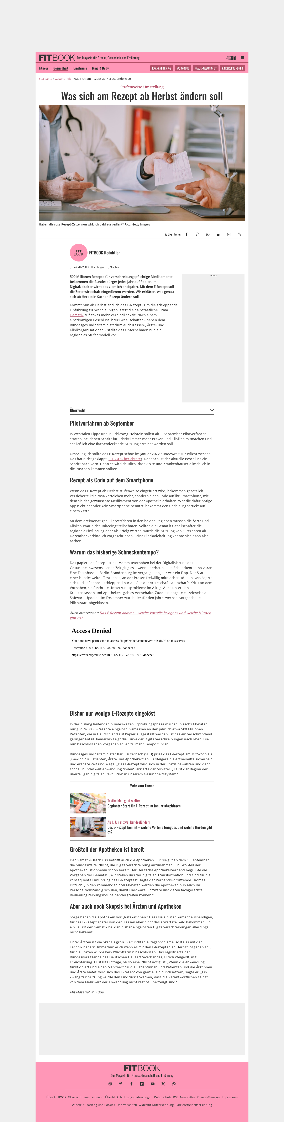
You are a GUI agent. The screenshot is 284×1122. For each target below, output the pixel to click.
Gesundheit (60, 68)
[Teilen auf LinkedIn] (218, 234)
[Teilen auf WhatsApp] (208, 234)
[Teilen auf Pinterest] (197, 234)
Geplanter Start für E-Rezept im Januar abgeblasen (144, 806)
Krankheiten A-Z (161, 68)
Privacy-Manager (208, 1097)
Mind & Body (100, 68)
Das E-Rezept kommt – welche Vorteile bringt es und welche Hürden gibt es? (159, 829)
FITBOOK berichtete (125, 459)
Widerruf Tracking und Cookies (93, 1105)
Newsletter (187, 1097)
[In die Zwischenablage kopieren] (240, 234)
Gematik (77, 315)
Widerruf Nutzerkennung (156, 1105)
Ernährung (80, 68)
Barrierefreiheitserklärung (193, 1105)
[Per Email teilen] (229, 234)
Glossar (73, 1097)
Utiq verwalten (127, 1105)
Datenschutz (163, 1097)
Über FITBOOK (56, 1097)
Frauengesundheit (206, 68)
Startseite (45, 79)
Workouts (183, 68)
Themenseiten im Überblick (99, 1097)
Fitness (43, 68)
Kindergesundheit (232, 68)
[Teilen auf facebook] (186, 234)
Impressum (230, 1097)
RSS (175, 1097)
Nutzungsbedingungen (136, 1097)
